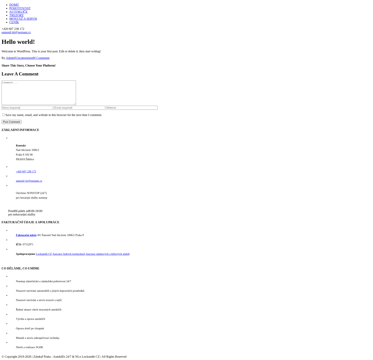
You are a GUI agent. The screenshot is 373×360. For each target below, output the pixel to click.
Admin (10, 58)
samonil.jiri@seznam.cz (16, 32)
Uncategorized (24, 58)
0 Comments (42, 58)
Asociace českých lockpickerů (68, 254)
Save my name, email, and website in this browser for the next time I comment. (53, 115)
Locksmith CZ (44, 254)
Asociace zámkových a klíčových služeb (108, 254)
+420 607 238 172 (26, 171)
